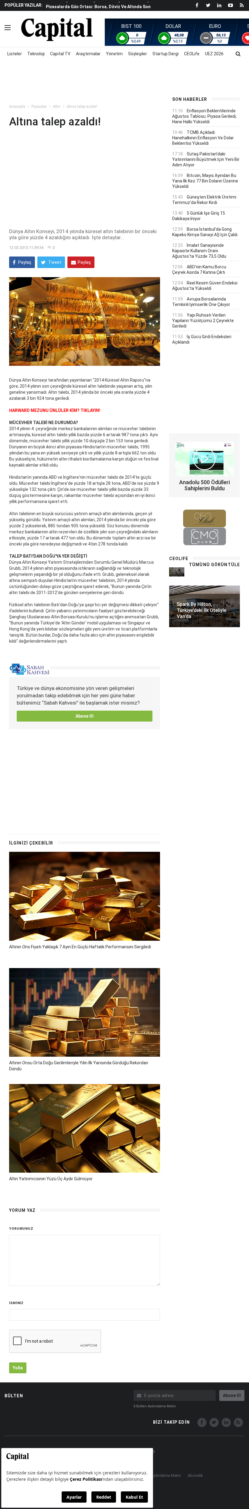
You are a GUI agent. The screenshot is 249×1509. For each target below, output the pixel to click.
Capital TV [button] (60, 53)
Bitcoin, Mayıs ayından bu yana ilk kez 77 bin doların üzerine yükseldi (205, 181)
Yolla (18, 1367)
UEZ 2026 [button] (214, 53)
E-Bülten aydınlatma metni (155, 1406)
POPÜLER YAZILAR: (24, 5)
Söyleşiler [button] (137, 53)
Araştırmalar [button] (88, 53)
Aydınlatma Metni (166, 1475)
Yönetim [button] (114, 53)
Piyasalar (39, 106)
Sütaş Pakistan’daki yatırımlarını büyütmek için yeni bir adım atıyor (206, 159)
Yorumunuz (21, 1229)
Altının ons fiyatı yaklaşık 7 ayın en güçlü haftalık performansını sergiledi (80, 946)
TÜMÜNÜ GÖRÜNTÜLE (214, 564)
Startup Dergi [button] (165, 53)
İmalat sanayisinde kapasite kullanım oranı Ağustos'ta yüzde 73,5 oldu (199, 251)
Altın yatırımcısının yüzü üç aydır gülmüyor (51, 1178)
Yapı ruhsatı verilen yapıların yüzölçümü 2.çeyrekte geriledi (203, 320)
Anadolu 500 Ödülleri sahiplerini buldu (204, 485)
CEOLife (192, 53)
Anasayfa (17, 106)
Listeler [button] (14, 53)
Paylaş (24, 262)
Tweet (54, 262)
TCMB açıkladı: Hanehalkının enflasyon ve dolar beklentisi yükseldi (203, 138)
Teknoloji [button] (36, 53)
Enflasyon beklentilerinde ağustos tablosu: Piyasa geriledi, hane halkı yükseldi (204, 116)
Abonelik (195, 1475)
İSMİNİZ (16, 1303)
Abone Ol (85, 716)
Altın (56, 106)
